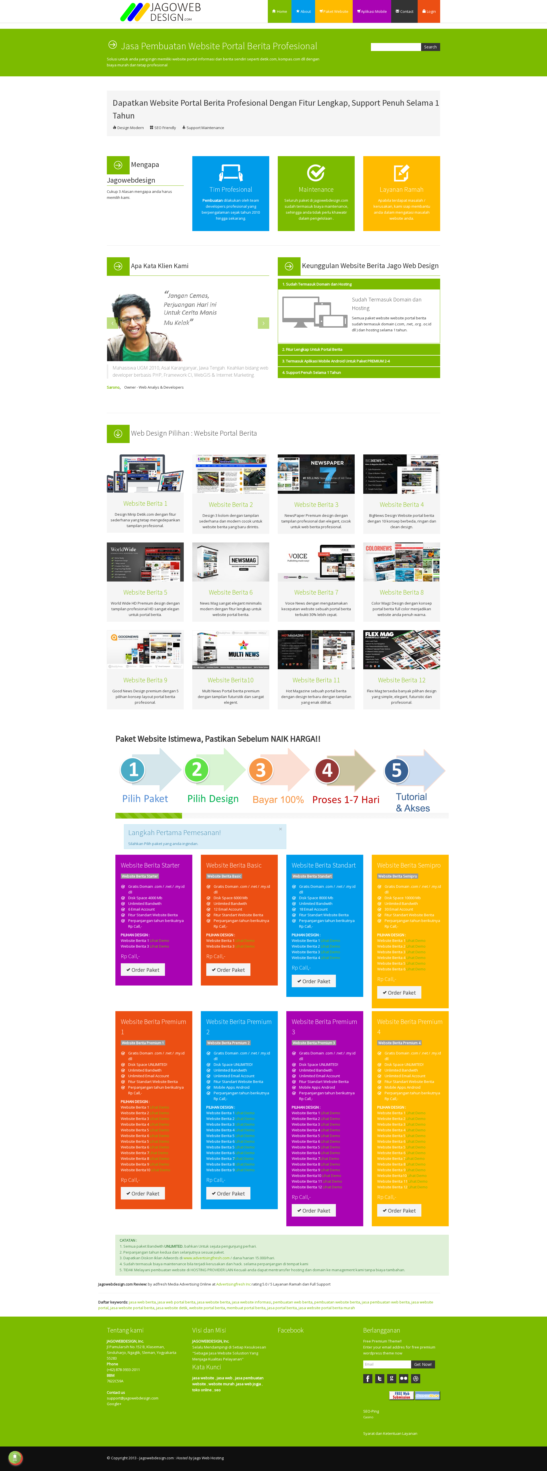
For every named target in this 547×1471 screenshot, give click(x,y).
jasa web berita (142, 1302)
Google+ (114, 1403)
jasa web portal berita (176, 1302)
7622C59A (115, 1381)
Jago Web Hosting (208, 1457)
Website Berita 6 (231, 592)
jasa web (224, 1377)
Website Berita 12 (402, 680)
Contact (406, 11)
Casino (368, 1417)
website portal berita (207, 1307)
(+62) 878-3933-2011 (123, 1369)
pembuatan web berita (293, 1302)
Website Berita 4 (402, 504)
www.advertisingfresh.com (206, 1257)
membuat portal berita (246, 1307)
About (305, 11)
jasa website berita (213, 1302)
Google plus (391, 1378)
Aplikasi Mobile (374, 11)
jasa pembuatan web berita (386, 1302)
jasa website (203, 1377)
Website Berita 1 (145, 503)
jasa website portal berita (132, 1307)
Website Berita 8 (402, 592)
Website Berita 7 (316, 592)
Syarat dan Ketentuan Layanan (390, 1433)
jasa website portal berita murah (327, 1307)
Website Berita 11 (316, 680)
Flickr (403, 1378)
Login (431, 11)
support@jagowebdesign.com (132, 1398)
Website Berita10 (231, 680)
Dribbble (415, 1378)
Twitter (379, 1378)
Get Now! (423, 1364)
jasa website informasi (251, 1302)
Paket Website (335, 11)
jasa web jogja (248, 1383)
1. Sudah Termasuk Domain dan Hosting (317, 284)
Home (281, 11)
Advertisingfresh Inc (233, 1284)
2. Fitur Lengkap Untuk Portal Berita (312, 349)
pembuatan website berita (337, 1302)
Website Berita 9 (145, 680)
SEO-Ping (371, 1411)
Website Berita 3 (316, 504)
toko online (202, 1389)
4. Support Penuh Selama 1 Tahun (311, 372)
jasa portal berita (282, 1307)
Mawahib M (119, 387)
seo (217, 1389)
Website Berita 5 (145, 592)
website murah (221, 1383)
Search (430, 47)
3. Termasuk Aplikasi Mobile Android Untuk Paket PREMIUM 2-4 (336, 361)
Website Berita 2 (231, 504)
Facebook (367, 1378)
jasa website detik (171, 1307)
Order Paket (145, 969)
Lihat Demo (159, 940)
